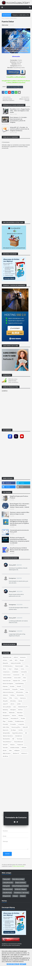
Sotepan (22, 896)
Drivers (24, 680)
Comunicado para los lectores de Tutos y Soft (19, 531)
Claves (26, 666)
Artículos (5, 660)
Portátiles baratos (19, 721)
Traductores (20, 744)
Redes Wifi (25, 727)
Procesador (13, 724)
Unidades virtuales (14, 747)
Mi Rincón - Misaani (20, 889)
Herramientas (20, 695)
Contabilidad (15, 671)
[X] (16, 439)
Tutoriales (5, 747)
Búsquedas (5, 663)
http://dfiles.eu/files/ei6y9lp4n (16, 77)
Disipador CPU (16, 680)
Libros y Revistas (7, 706)
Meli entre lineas (7, 889)
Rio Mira (21, 730)
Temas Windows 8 (18, 741)
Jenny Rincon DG (8, 882)
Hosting (5, 698)
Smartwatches (6, 738)
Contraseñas (24, 671)
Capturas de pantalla (15, 663)
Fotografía (15, 689)
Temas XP (5, 744)
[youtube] (9, 486)
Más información (13, 964)
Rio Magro (13, 730)
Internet (20, 701)
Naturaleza (19, 712)
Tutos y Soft (12, 565)
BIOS (16, 660)
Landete (19, 704)
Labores (12, 704)
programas (21, 724)
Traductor (12, 744)
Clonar (4, 669)
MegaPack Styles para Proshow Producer (19, 497)
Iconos (16, 698)
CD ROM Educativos (8, 666)
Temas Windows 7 (7, 741)
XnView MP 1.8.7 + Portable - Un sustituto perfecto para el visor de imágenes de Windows (19, 129)
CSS (23, 674)
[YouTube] (22, 439)
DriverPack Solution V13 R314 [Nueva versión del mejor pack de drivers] (19, 549)
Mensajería (13, 709)
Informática (13, 701)
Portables (10, 721)
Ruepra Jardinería (20, 882)
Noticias (14, 715)
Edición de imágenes (12, 87)
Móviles (5, 712)
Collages (16, 669)
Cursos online (17, 677)
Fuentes (7, 18)
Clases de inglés (19, 666)
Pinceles (23, 718)
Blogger (22, 660)
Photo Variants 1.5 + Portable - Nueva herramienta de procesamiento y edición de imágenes (18, 120)
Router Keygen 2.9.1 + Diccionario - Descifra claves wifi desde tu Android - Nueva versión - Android (20, 505)
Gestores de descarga (8, 692)
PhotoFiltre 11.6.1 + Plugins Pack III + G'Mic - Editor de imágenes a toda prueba (20, 110)
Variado (5, 750)
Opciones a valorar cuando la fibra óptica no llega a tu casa (19, 513)
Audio (11, 660)
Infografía (5, 701)
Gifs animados (19, 692)
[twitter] (23, 482)
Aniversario (23, 657)
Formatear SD (6, 689)
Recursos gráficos (16, 727)
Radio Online (6, 727)
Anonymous (12, 578)
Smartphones (18, 736)
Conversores (16, 674)
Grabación (5, 695)
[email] (23, 486)
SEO (26, 733)
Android (16, 657)
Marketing (5, 709)
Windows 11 (24, 753)
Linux (14, 706)
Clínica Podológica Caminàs (20, 886)
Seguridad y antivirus (17, 733)
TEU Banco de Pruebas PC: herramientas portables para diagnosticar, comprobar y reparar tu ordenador (19, 540)
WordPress (5, 756)
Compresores (6, 671)
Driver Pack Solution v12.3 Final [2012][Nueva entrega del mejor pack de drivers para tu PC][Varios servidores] (19, 522)
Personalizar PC (14, 718)
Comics (22, 669)
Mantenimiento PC (22, 706)
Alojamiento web (7, 657)
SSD (13, 738)
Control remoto (7, 674)
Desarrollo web (6, 680)
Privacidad (5, 724)
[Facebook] (10, 439)
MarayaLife (6, 886)
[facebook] (9, 482)
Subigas (15, 896)
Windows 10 (16, 753)
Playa (4, 721)
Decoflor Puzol (7, 892)
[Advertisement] (16, 205)
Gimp (26, 692)
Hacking (12, 695)
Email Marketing (19, 683)
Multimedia (12, 712)
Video (10, 750)
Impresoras (23, 698)
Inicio (3, 18)
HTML (10, 698)
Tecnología (19, 738)
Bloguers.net (6, 896)
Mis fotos (20, 709)
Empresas (5, 686)
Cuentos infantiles (7, 677)
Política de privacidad (18, 866)
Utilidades (24, 747)
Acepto (23, 964)
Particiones (5, 718)
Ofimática (20, 715)
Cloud (10, 669)
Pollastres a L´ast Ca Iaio (21, 892)
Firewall (19, 686)
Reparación (5, 730)
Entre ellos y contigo (18, 879)
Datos (24, 677)
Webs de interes (6, 753)
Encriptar (12, 686)
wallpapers (17, 750)
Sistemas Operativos (8, 736)
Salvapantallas (6, 733)
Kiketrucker (5, 25)
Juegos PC (5, 704)
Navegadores (6, 715)
